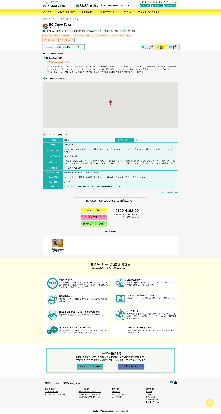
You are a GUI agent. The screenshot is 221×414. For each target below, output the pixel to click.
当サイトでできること (150, 12)
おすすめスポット (110, 12)
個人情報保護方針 (152, 399)
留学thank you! (48, 19)
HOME (49, 12)
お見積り (95, 217)
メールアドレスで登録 (91, 366)
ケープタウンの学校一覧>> (168, 192)
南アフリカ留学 (63, 19)
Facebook (131, 366)
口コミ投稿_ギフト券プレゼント (90, 397)
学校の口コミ (89, 12)
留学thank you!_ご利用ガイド (89, 394)
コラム (129, 12)
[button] (123, 104)
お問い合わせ (151, 397)
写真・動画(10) (63, 47)
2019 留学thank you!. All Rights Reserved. (111, 411)
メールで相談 (95, 210)
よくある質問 (117, 397)
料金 (78, 47)
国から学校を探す (67, 12)
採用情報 (149, 394)
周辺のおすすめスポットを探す (56, 394)
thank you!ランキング (120, 394)
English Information (153, 402)
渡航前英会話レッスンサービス (90, 392)
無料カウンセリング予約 (95, 224)
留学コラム (116, 392)
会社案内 (149, 392)
